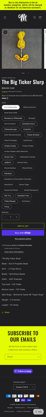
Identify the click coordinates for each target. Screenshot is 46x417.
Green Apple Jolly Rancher (17, 152)
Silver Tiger (25, 185)
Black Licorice (30, 107)
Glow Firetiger (12, 141)
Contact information (24, 411)
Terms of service (33, 407)
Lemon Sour (23, 163)
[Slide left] (17, 73)
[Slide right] (28, 73)
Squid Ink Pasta (12, 190)
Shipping (4, 91)
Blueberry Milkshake (13, 118)
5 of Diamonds (10, 107)
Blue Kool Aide (12, 113)
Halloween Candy (29, 157)
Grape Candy (10, 146)
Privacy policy (9, 411)
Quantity (5, 212)
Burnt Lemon (11, 124)
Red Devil (9, 185)
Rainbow (8, 174)
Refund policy (20, 407)
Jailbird (7, 162)
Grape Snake (29, 146)
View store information (13, 252)
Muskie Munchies (22, 404)
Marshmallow (11, 168)
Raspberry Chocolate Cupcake (19, 179)
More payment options (23, 239)
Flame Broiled (33, 135)
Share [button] (7, 312)
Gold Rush (29, 141)
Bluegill (33, 119)
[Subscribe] (38, 357)
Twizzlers (27, 201)
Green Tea (8, 157)
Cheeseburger (10, 129)
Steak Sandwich (32, 190)
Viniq (6, 207)
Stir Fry (7, 196)
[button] (5, 17)
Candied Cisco (28, 124)
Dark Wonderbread (13, 135)
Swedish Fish (23, 196)
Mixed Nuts (28, 168)
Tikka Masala (9, 201)
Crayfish (27, 129)
